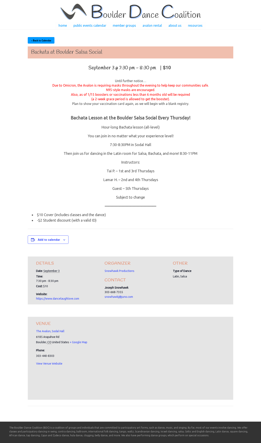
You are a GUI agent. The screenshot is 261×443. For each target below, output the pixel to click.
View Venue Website (49, 363)
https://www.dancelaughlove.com (57, 298)
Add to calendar (49, 239)
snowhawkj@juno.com (119, 296)
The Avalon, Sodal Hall (50, 331)
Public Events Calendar (89, 25)
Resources (195, 25)
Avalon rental (152, 25)
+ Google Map (78, 342)
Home (63, 25)
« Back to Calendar (41, 40)
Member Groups (124, 25)
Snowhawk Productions (119, 271)
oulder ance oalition (145, 15)
